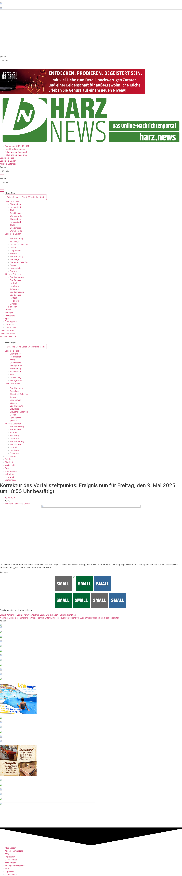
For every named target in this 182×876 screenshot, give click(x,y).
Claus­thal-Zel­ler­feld (19, 244)
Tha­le (12, 210)
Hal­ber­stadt (15, 207)
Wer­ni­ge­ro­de (16, 216)
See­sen (13, 253)
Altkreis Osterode (13, 274)
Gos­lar (13, 247)
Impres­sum (10, 857)
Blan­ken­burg (16, 204)
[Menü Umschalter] (2, 190)
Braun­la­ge (14, 241)
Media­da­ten (10, 848)
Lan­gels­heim (16, 250)
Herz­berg (14, 286)
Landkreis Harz (12, 201)
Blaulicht (9, 503)
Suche (3, 57)
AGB (7, 854)
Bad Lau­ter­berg (17, 277)
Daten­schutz (11, 859)
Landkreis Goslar (13, 234)
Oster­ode (14, 289)
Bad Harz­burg (16, 238)
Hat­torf (13, 283)
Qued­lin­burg (15, 213)
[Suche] (2, 65)
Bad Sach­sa (15, 280)
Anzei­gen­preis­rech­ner (15, 851)
